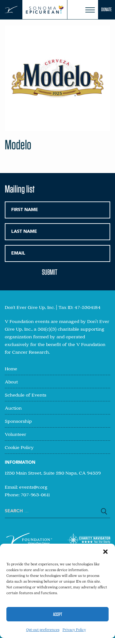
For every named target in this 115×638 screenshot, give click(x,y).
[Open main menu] (90, 10)
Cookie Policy (19, 447)
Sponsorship (18, 421)
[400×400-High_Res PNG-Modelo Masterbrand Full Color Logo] (57, 129)
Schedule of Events (25, 394)
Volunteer (15, 434)
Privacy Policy (74, 629)
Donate (106, 9)
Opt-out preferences (42, 629)
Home (11, 368)
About (11, 381)
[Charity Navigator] (88, 540)
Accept (57, 614)
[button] (105, 551)
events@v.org (33, 487)
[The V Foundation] (11, 9)
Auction (13, 408)
